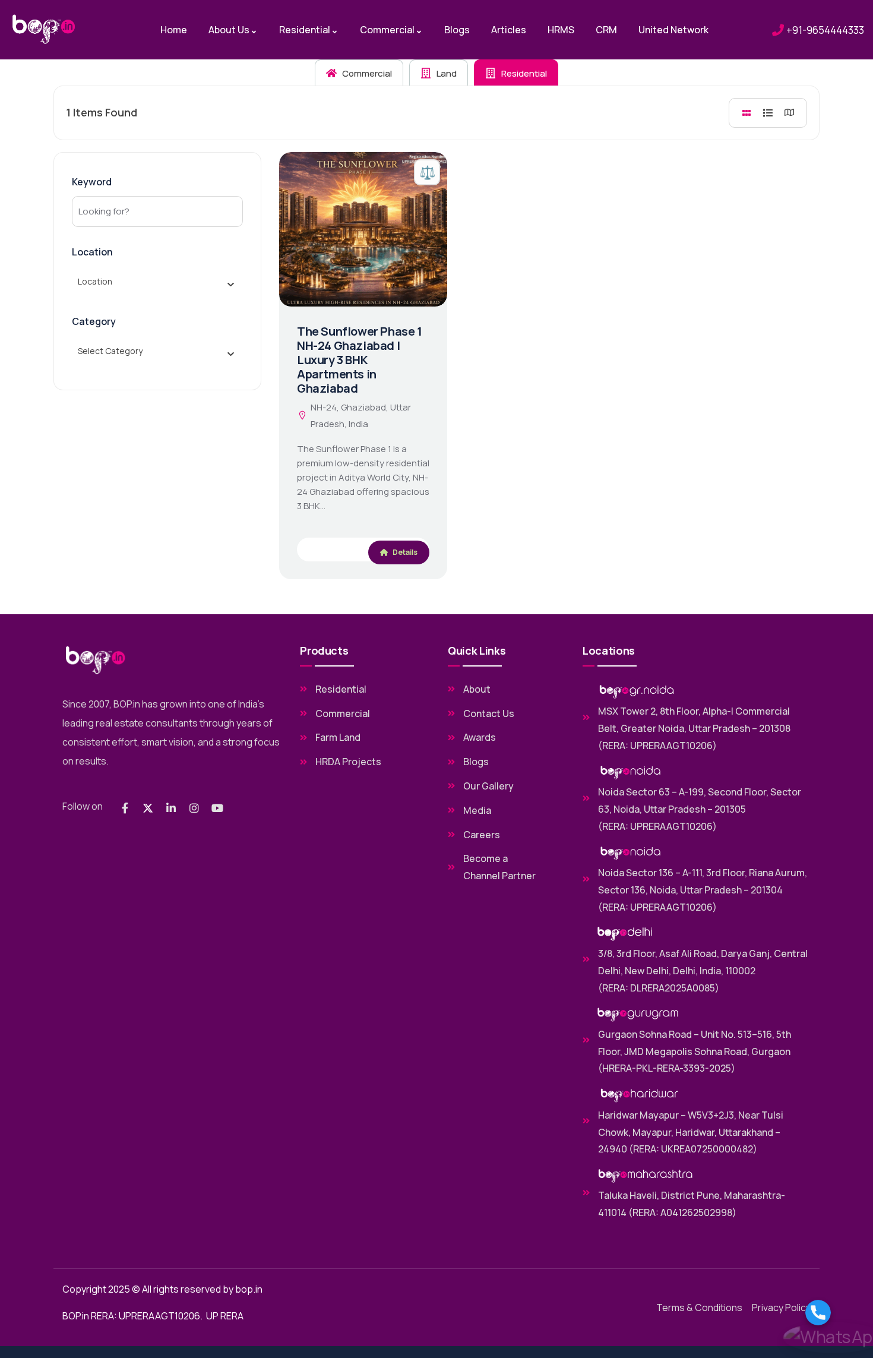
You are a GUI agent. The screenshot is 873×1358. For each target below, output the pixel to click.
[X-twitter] (148, 808)
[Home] (44, 29)
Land (446, 73)
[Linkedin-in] (171, 808)
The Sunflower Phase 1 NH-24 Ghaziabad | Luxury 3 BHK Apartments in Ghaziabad (359, 359)
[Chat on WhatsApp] (833, 1337)
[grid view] (746, 113)
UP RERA (224, 1315)
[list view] (768, 113)
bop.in (248, 1289)
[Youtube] (217, 808)
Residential (523, 73)
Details (404, 552)
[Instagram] (194, 808)
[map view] (789, 113)
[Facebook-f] (125, 808)
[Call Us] (833, 1312)
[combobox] (153, 281)
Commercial (366, 73)
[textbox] (95, 281)
